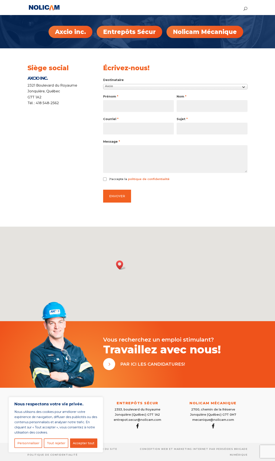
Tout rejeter (56, 443)
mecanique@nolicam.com (213, 420)
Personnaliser (28, 443)
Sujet (182, 119)
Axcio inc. (70, 31)
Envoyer (117, 196)
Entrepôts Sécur (129, 31)
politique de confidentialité (149, 179)
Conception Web (154, 448)
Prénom (110, 96)
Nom (181, 96)
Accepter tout (83, 443)
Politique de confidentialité (53, 454)
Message (111, 141)
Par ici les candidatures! (152, 364)
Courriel (110, 119)
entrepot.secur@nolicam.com (137, 420)
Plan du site (106, 448)
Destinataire (113, 80)
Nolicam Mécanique (205, 31)
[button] (121, 265)
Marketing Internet (191, 448)
